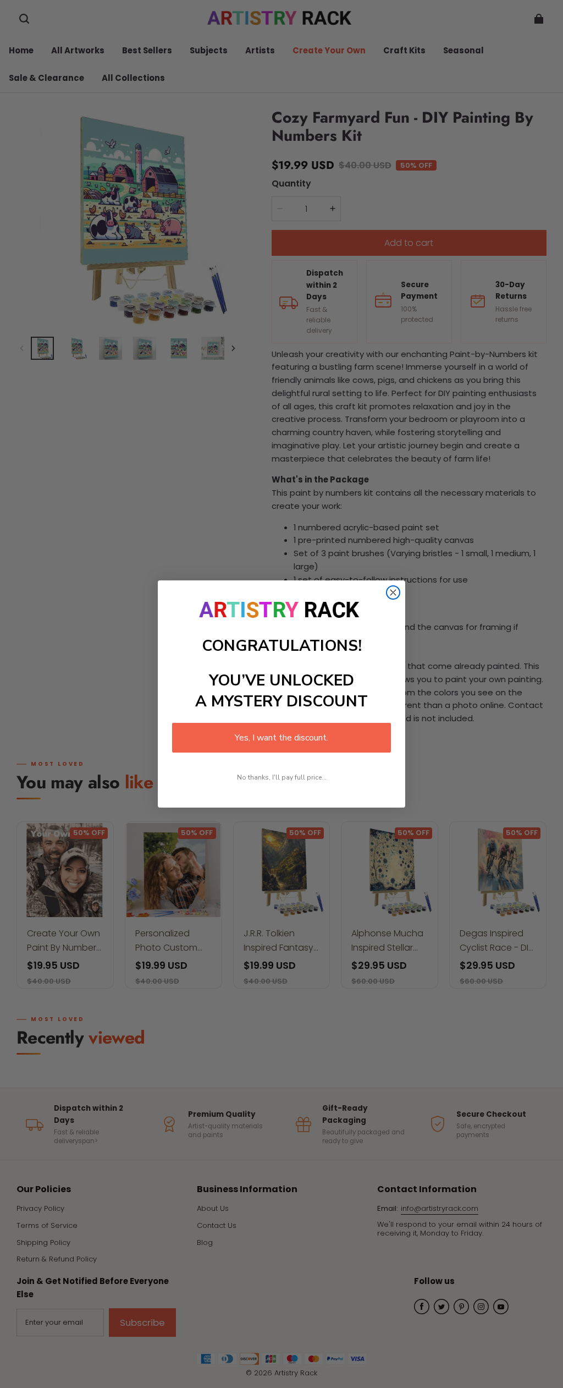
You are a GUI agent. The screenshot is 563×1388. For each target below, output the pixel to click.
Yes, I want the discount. (281, 738)
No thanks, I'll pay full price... (282, 777)
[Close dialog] (393, 592)
